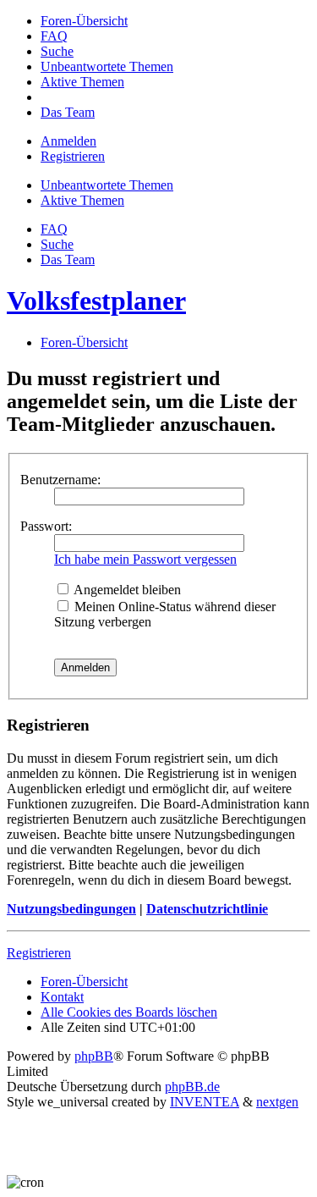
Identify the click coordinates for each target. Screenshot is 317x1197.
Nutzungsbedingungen (71, 909)
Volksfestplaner (96, 300)
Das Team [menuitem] (68, 259)
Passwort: (46, 526)
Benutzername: (60, 479)
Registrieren (39, 953)
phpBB (93, 1056)
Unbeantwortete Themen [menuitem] (107, 185)
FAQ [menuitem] (54, 229)
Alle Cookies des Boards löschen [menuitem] (129, 1012)
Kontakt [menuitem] (62, 997)
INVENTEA (204, 1102)
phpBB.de (192, 1086)
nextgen (277, 1102)
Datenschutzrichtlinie (207, 909)
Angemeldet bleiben (126, 589)
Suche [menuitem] (57, 244)
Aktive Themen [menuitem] (82, 200)
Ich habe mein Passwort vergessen (145, 559)
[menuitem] (84, 21)
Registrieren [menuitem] (73, 156)
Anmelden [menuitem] (68, 141)
